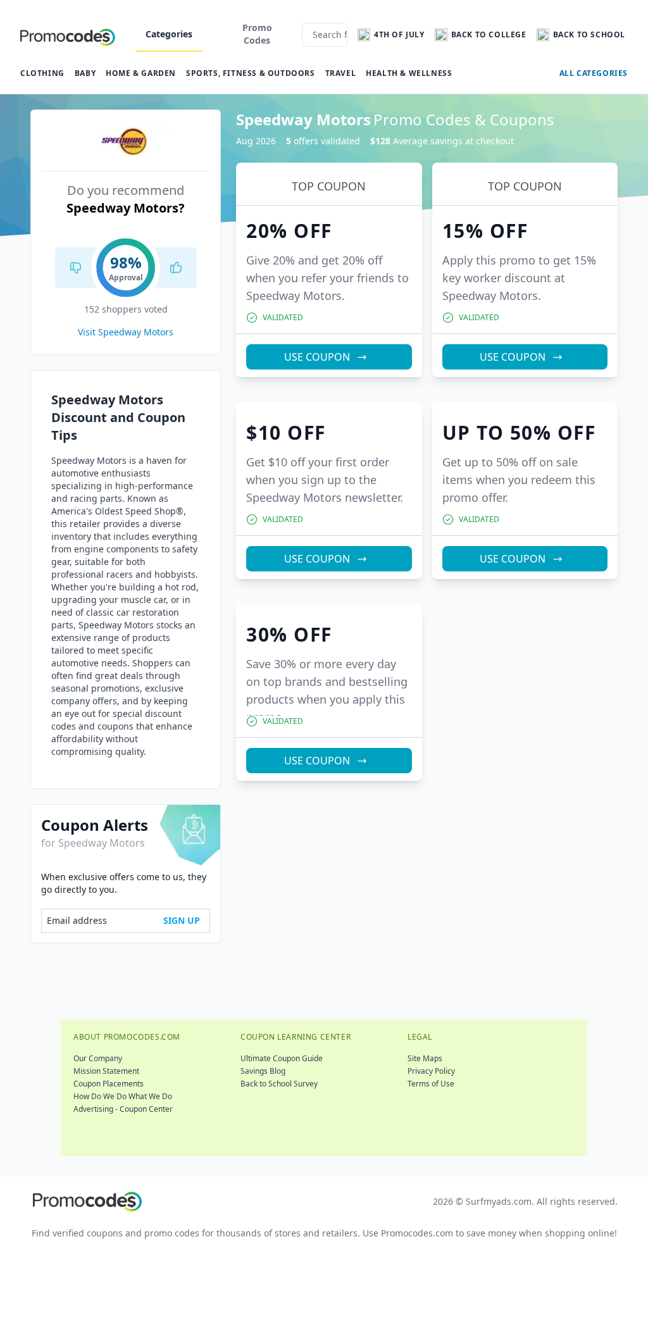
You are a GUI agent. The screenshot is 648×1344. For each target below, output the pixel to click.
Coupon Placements (108, 1083)
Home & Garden (141, 73)
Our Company (97, 1058)
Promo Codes (257, 34)
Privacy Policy (431, 1071)
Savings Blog (262, 1071)
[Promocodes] (67, 34)
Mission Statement (106, 1071)
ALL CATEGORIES (593, 73)
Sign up (181, 920)
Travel (340, 73)
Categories (169, 34)
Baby (85, 73)
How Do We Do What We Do (122, 1096)
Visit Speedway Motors (125, 332)
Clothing (42, 73)
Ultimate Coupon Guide (281, 1058)
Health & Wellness (409, 73)
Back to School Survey (279, 1083)
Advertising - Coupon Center (123, 1109)
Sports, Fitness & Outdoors (250, 73)
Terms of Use (431, 1083)
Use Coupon (317, 357)
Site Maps (425, 1058)
